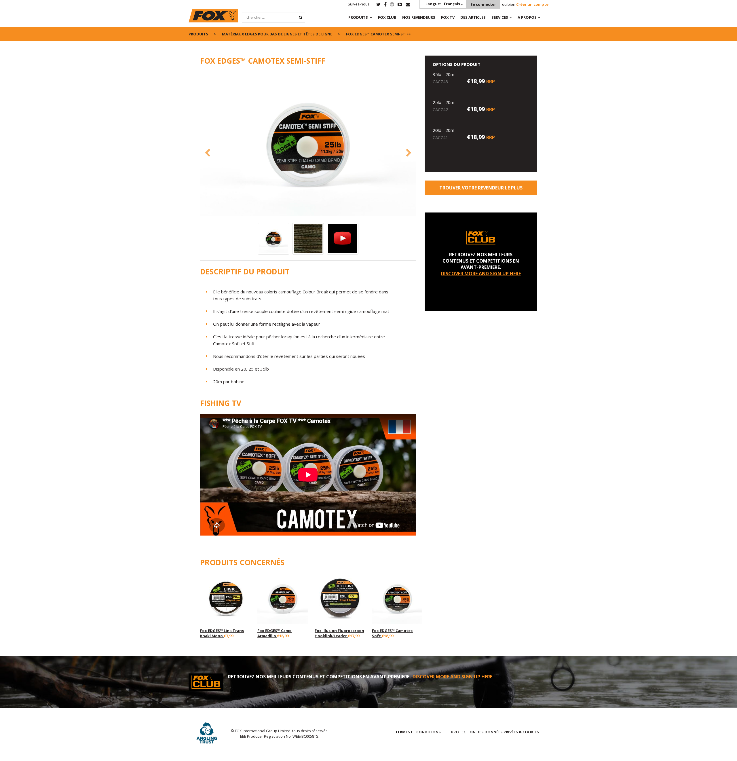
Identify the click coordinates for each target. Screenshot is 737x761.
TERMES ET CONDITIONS (418, 732)
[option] (308, 144)
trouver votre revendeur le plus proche (481, 190)
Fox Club (387, 17)
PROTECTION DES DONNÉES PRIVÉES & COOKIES (495, 732)
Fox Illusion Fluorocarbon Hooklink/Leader (339, 633)
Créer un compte (532, 4)
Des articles (473, 17)
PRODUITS (358, 17)
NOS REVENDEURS (418, 17)
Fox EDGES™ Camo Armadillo (274, 633)
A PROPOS (527, 17)
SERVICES (499, 17)
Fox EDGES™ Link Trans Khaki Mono (222, 633)
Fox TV (448, 17)
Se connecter (483, 4)
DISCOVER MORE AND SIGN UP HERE (481, 273)
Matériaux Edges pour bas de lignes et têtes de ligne (277, 34)
